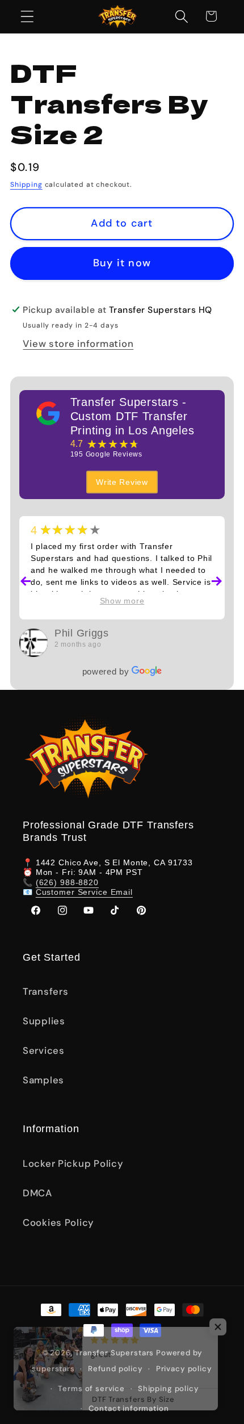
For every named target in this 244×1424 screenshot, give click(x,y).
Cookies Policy (58, 1222)
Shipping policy (168, 1388)
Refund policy (115, 1368)
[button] (27, 16)
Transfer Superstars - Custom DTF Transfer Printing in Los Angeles (132, 416)
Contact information (129, 1408)
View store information (78, 343)
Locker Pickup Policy (73, 1163)
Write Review (122, 482)
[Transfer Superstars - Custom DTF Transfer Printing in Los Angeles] (48, 413)
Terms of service (91, 1388)
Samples (43, 1080)
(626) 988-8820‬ (67, 882)
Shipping (26, 184)
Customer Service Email (84, 892)
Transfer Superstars (114, 1353)
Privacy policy (184, 1368)
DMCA (37, 1193)
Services (44, 1050)
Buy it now (122, 263)
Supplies (44, 1021)
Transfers (45, 991)
